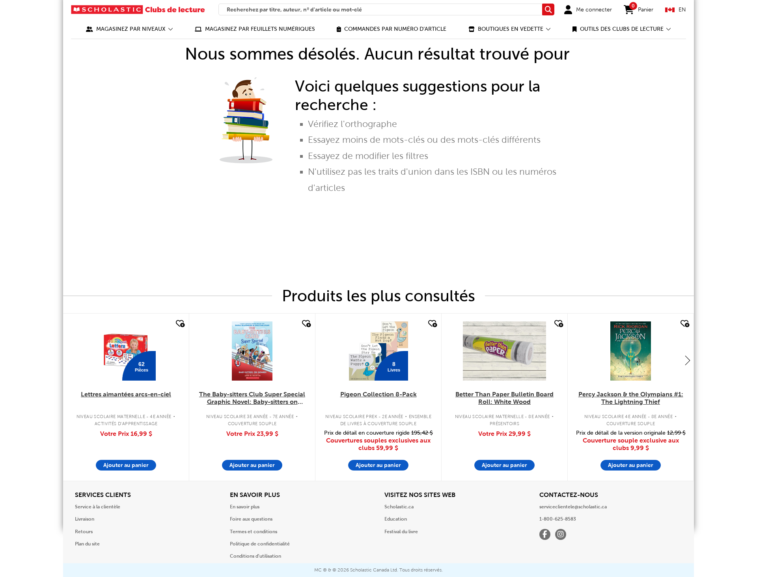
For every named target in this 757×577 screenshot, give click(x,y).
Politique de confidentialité (260, 544)
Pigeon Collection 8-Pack (378, 394)
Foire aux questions (251, 519)
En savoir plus (244, 507)
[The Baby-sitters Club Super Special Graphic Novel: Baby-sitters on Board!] (252, 351)
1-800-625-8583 (557, 519)
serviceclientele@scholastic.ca (573, 507)
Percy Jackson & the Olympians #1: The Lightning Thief (630, 398)
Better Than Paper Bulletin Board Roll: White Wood (504, 398)
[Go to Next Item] (687, 360)
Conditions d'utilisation (255, 556)
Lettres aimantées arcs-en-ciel (126, 394)
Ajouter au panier (126, 465)
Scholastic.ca (399, 507)
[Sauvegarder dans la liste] (179, 323)
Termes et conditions (253, 531)
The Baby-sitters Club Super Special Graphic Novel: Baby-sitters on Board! (252, 398)
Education (395, 519)
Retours (84, 531)
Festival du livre (401, 531)
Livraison (84, 519)
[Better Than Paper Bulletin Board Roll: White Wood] (504, 351)
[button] (129, 29)
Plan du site (87, 544)
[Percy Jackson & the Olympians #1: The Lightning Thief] (630, 351)
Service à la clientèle (97, 507)
